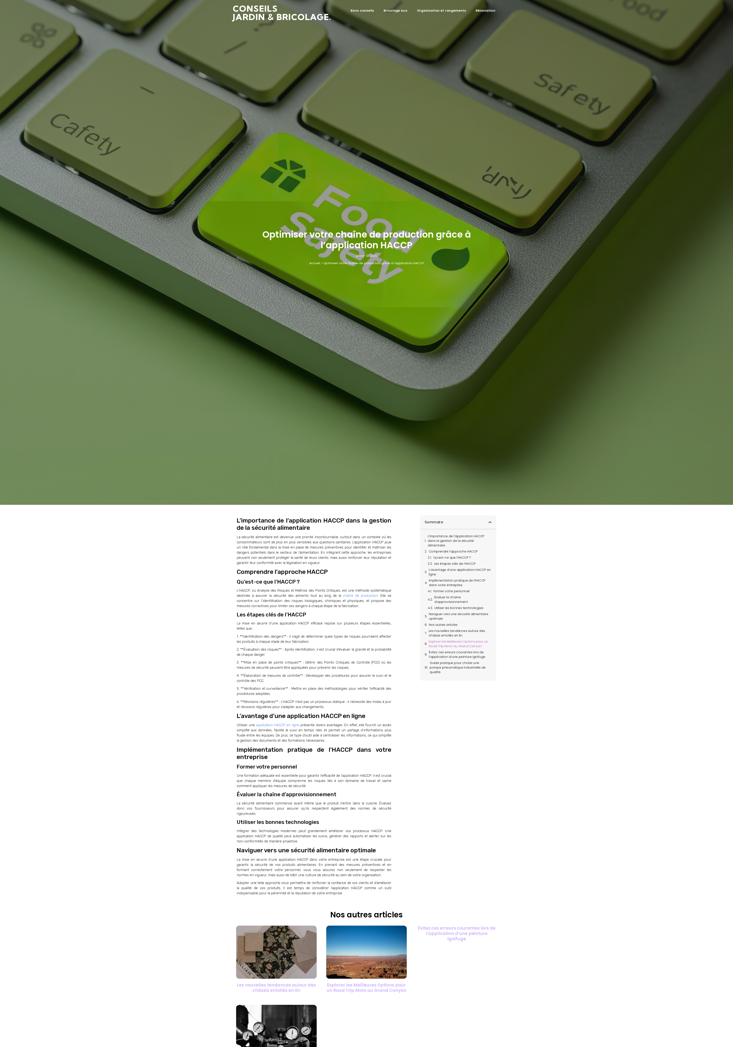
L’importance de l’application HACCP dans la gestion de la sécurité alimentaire (456, 541)
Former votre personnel (452, 591)
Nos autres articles (443, 625)
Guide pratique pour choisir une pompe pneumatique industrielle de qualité (458, 667)
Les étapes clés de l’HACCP (455, 563)
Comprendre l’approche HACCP (453, 551)
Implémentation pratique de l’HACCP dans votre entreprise (457, 582)
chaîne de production (360, 596)
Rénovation (485, 10)
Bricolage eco (396, 10)
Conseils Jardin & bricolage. (282, 12)
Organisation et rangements (441, 10)
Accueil (314, 263)
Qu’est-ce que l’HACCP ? (452, 557)
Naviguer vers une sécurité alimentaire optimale (458, 616)
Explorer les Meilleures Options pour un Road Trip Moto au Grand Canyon (458, 643)
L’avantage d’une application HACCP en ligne (460, 572)
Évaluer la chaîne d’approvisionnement (451, 599)
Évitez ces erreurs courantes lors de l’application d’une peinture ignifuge (457, 654)
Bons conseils (362, 10)
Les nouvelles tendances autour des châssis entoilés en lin (457, 633)
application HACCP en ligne (277, 725)
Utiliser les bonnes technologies (459, 608)
